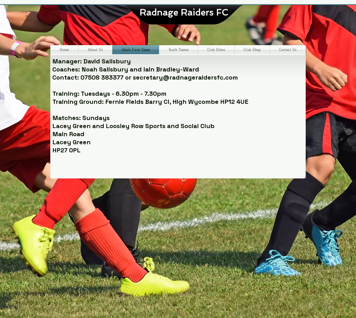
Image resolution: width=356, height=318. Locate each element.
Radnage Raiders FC (185, 12)
